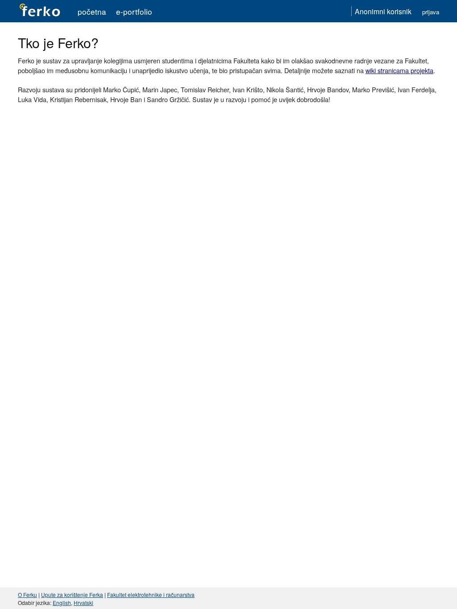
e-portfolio (134, 11)
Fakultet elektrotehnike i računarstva (151, 594)
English (62, 602)
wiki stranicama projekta (399, 70)
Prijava (430, 12)
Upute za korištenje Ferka (72, 594)
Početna (92, 11)
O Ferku (27, 594)
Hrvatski (83, 602)
